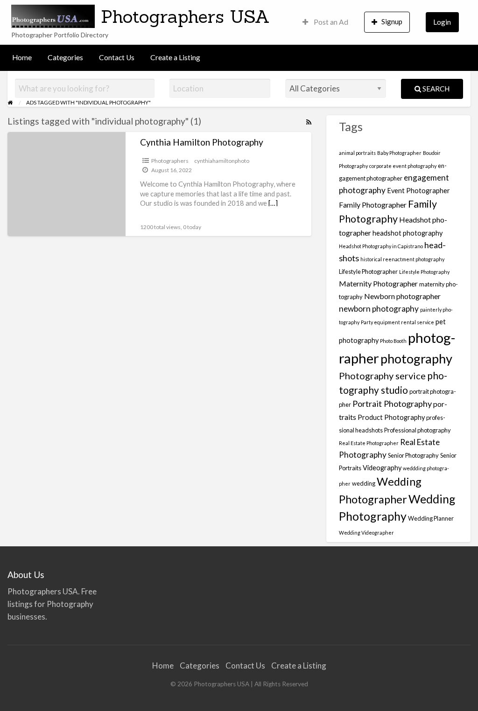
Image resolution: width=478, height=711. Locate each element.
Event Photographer (418, 191)
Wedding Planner (431, 518)
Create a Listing (175, 57)
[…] (273, 203)
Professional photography (417, 430)
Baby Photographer (399, 153)
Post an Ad (330, 22)
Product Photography (391, 417)
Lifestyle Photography (424, 272)
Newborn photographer (402, 296)
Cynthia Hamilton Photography (201, 142)
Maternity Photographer (378, 283)
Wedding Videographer (366, 533)
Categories (65, 57)
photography (416, 358)
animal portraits (357, 153)
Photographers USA (185, 16)
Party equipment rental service (397, 322)
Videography (382, 468)
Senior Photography (413, 455)
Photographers (170, 160)
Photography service (382, 375)
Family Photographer (373, 204)
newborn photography (379, 309)
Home (22, 57)
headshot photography (408, 233)
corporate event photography (402, 166)
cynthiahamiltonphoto (221, 160)
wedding (363, 483)
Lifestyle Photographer (368, 271)
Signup (391, 21)
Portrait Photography (392, 403)
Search (435, 88)
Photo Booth (393, 341)
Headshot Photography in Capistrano (381, 246)
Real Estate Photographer (369, 443)
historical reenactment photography (402, 259)
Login (442, 22)
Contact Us (116, 57)
